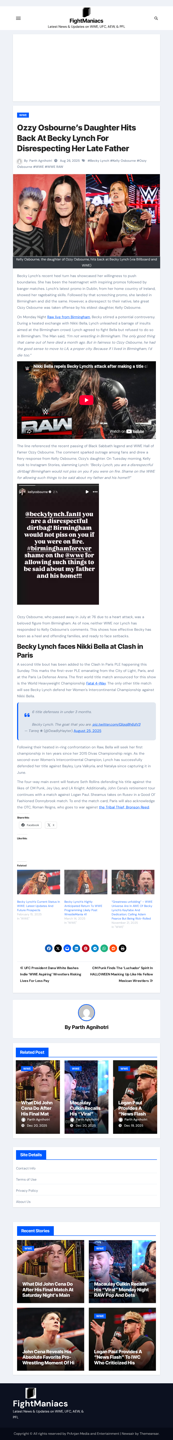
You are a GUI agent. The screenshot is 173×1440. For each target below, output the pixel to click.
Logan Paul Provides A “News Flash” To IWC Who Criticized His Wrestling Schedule (118, 1360)
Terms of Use (26, 1179)
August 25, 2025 (87, 730)
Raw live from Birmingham (68, 317)
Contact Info (25, 1168)
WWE (23, 115)
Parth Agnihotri (40, 161)
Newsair (128, 1433)
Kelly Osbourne (124, 161)
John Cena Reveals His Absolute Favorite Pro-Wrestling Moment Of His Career (49, 1360)
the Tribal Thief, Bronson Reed (124, 807)
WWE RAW (55, 167)
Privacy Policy (27, 1190)
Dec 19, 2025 (133, 1125)
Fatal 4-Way (96, 683)
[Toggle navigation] (18, 18)
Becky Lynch (99, 161)
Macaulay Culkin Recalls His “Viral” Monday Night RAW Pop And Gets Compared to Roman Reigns (121, 1295)
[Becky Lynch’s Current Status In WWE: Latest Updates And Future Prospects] (38, 882)
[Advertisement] (87, 67)
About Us (23, 1202)
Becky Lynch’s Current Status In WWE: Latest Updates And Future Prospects (38, 906)
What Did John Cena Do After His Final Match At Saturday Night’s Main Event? (47, 1292)
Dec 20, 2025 (37, 1125)
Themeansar (149, 1433)
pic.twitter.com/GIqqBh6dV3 (116, 724)
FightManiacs (86, 20)
